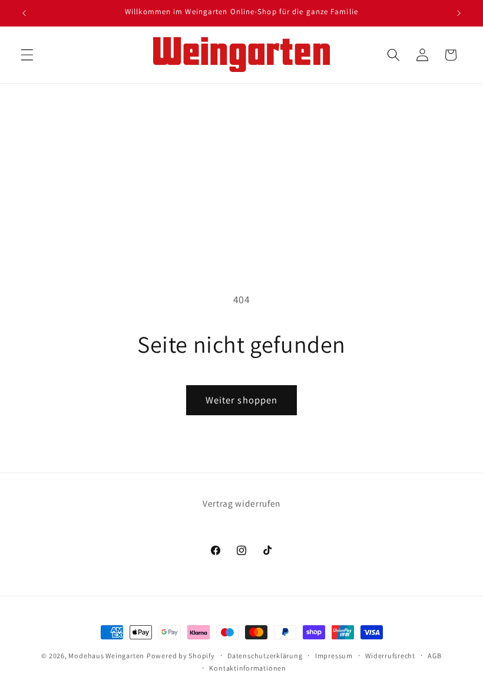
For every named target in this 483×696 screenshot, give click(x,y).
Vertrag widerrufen (241, 503)
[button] (27, 55)
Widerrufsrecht (390, 655)
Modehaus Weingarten (106, 655)
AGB (434, 655)
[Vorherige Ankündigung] (24, 13)
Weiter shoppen (241, 399)
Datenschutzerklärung (264, 655)
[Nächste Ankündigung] (459, 13)
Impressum (334, 655)
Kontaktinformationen (247, 668)
